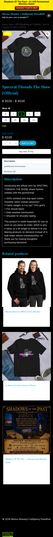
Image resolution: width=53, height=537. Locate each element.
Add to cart (27, 143)
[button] (47, 34)
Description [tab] (9, 161)
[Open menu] (49, 15)
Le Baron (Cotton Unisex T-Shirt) (20, 385)
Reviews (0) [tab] (10, 171)
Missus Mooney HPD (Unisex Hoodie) (22, 311)
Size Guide (7, 133)
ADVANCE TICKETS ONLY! (27, 8)
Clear (4, 126)
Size (4, 108)
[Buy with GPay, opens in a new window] (26, 151)
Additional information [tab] (15, 166)
